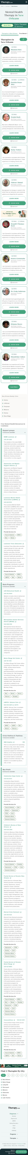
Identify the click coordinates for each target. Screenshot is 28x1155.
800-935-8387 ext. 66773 (11, 705)
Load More (14, 387)
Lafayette (5, 1085)
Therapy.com (20, 1143)
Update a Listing (7, 1145)
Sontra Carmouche (18, 258)
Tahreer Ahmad (17, 182)
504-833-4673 (8, 779)
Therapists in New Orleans (10, 33)
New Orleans (6, 1079)
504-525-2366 (8, 829)
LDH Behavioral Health (12, 591)
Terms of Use (14, 1145)
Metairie (5, 1090)
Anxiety (14, 1116)
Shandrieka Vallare (18, 357)
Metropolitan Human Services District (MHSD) (14, 620)
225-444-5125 (8, 915)
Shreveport (6, 1087)
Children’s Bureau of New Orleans (12, 826)
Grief (14, 1125)
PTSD (14, 1128)
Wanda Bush (15, 117)
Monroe (5, 1095)
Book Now (15, 70)
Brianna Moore (16, 324)
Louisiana (7, 6)
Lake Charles (6, 1098)
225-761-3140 (7, 661)
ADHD (14, 1121)
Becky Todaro (16, 150)
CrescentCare (8, 1020)
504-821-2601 (21, 1020)
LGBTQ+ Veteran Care (11, 702)
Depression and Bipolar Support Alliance (11, 464)
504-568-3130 (8, 624)
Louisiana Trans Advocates (13, 544)
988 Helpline (8, 742)
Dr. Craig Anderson (18, 291)
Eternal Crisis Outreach (12, 912)
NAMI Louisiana (9, 437)
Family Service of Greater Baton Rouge (12, 963)
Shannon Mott (16, 50)
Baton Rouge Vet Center (12, 658)
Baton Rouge (6, 1082)
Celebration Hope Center (12, 776)
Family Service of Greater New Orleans (14, 877)
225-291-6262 (8, 439)
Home (2, 6)
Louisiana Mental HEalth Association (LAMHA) (12, 499)
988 (24, 742)
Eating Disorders (14, 1123)
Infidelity (14, 1130)
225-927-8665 (8, 966)
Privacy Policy (21, 1145)
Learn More (14, 66)
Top (3, 1075)
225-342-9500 (8, 593)
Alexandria (6, 1092)
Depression (14, 1118)
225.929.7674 (8, 502)
